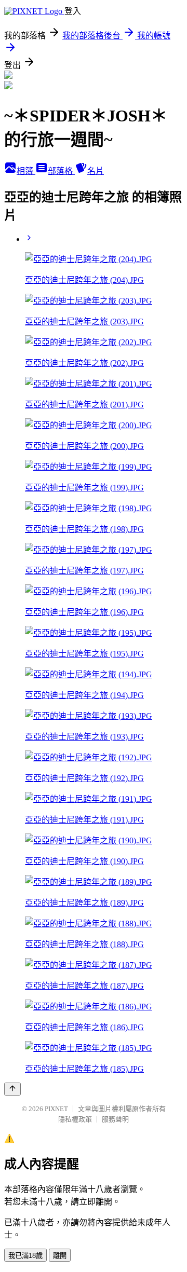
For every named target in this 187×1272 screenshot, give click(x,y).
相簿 (26, 171)
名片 (95, 171)
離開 (59, 1256)
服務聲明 (115, 1119)
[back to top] (12, 1089)
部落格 (61, 171)
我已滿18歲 (25, 1256)
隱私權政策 (75, 1119)
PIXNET (56, 1109)
